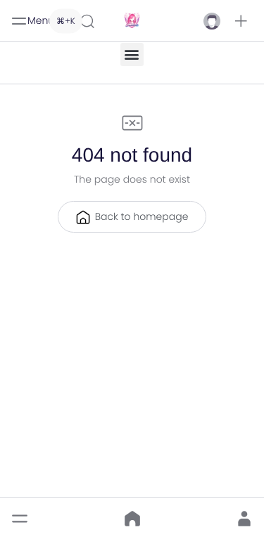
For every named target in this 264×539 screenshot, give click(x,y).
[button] (240, 21)
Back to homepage (142, 216)
